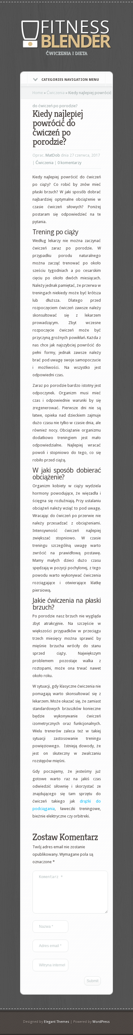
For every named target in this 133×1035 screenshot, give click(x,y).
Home (37, 92)
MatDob (52, 155)
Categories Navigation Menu (70, 80)
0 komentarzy (69, 162)
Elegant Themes (56, 1022)
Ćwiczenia (56, 92)
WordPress (101, 1022)
